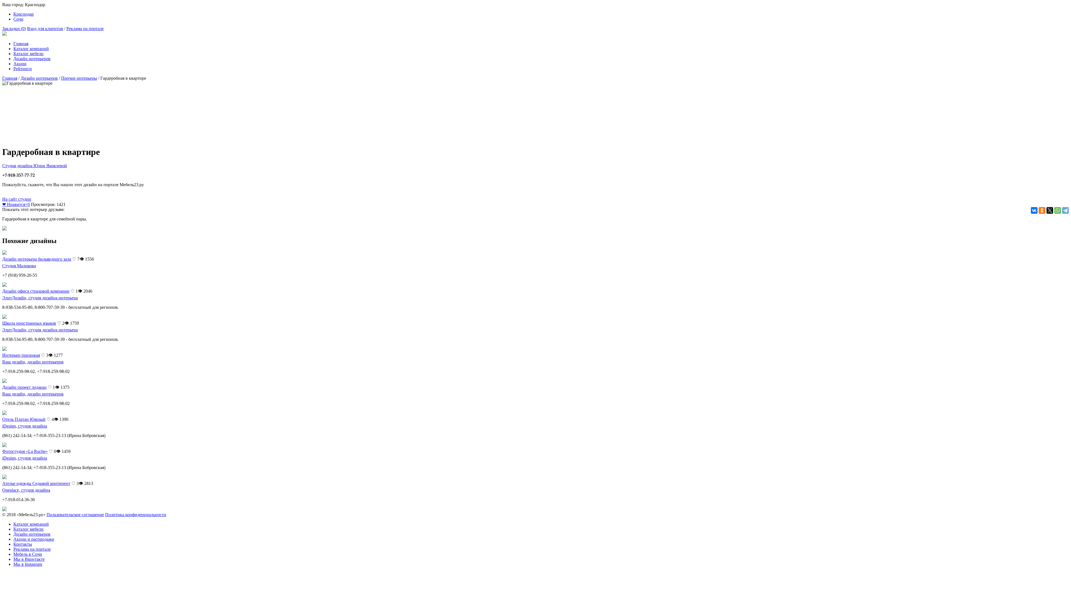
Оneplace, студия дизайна (26, 490)
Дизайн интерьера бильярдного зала (36, 259)
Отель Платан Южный (23, 419)
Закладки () (14, 28)
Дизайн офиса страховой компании (35, 291)
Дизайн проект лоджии (24, 387)
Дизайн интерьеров (31, 58)
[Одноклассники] (1042, 210)
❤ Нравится (16, 204)
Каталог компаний (31, 48)
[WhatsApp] (1057, 210)
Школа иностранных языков (29, 323)
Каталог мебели (28, 53)
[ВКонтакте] (1034, 210)
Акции (19, 63)
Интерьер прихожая (21, 355)
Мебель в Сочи (27, 554)
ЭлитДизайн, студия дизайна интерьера (40, 297)
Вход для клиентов (45, 28)
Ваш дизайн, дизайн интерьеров (33, 362)
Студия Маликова (19, 265)
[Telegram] (1065, 210)
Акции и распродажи (33, 539)
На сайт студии (16, 199)
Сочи (18, 19)
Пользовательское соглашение (75, 514)
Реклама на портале (85, 28)
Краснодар (23, 14)
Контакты (22, 544)
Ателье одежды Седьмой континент (36, 483)
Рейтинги (22, 68)
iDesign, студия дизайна (24, 426)
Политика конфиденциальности (135, 514)
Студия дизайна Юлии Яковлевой (34, 165)
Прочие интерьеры (79, 78)
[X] (1049, 210)
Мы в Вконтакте (29, 559)
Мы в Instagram (27, 564)
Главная (20, 43)
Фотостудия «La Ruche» (25, 451)
